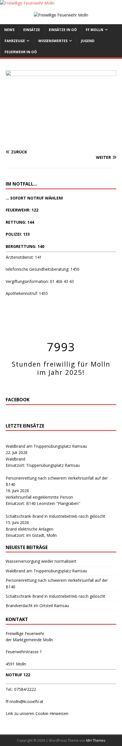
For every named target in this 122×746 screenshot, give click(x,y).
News (9, 29)
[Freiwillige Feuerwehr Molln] (27, 3)
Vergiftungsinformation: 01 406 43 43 (40, 281)
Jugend (87, 40)
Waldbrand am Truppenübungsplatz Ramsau (46, 446)
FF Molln (94, 29)
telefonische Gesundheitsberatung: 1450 (42, 269)
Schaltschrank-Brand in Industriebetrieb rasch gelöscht (55, 516)
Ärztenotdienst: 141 (24, 257)
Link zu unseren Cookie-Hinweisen (37, 713)
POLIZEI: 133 (18, 234)
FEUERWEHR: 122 (22, 210)
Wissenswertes (53, 40)
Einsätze (31, 29)
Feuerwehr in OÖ (21, 52)
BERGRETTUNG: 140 (25, 246)
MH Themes (95, 740)
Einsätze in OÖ (63, 29)
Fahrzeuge (15, 40)
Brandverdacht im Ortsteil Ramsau (37, 605)
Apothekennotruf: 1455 (27, 293)
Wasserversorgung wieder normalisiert (41, 561)
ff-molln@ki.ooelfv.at (24, 701)
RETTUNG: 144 (20, 222)
